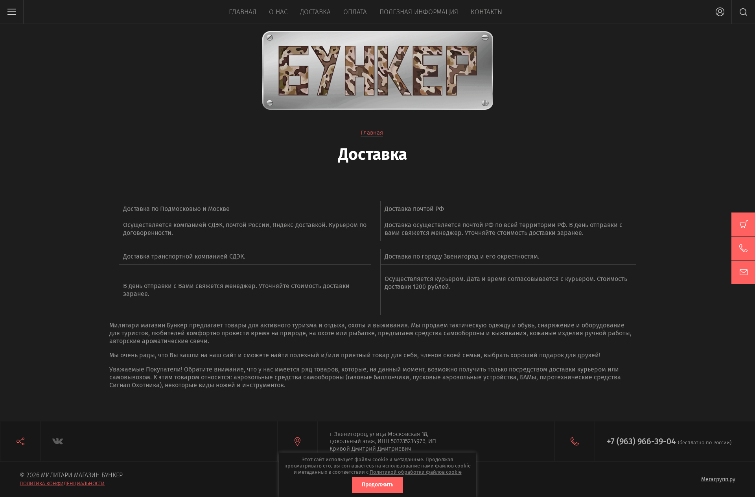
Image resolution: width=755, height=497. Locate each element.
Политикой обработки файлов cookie (416, 472)
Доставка (315, 12)
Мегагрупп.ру (718, 479)
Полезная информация (418, 12)
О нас (278, 12)
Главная (242, 12)
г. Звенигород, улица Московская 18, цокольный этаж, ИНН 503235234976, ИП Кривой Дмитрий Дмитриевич (383, 441)
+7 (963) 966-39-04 (641, 441)
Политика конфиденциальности (62, 483)
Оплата (355, 12)
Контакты (487, 12)
